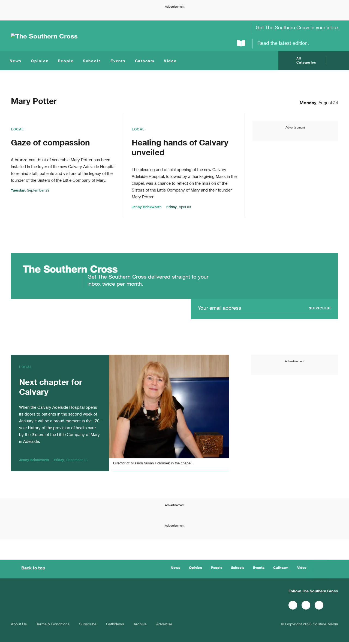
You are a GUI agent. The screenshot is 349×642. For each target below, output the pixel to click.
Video (170, 61)
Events (118, 61)
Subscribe (88, 624)
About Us (19, 624)
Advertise (164, 624)
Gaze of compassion (50, 144)
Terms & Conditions (53, 624)
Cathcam (145, 61)
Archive (140, 624)
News (16, 61)
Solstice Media (325, 624)
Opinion (40, 61)
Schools (92, 61)
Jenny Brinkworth (147, 207)
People (66, 61)
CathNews (115, 624)
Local (17, 129)
